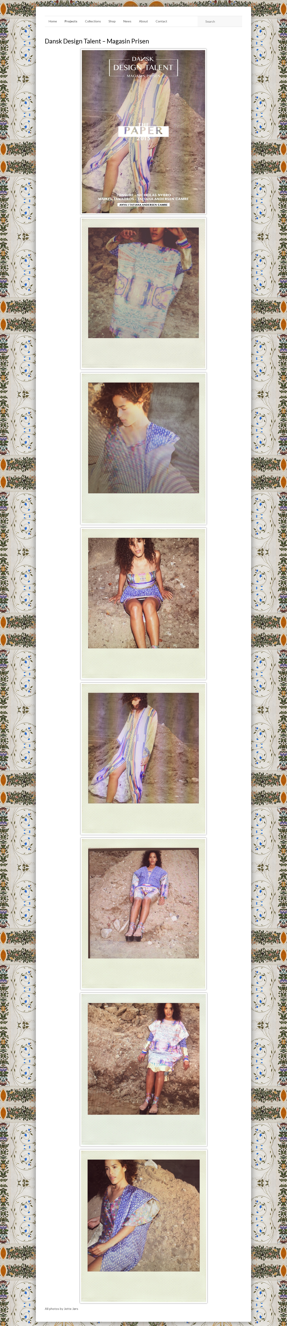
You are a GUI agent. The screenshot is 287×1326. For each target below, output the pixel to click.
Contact (161, 21)
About (143, 21)
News (127, 21)
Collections (93, 21)
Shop (112, 21)
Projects (71, 21)
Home (53, 21)
